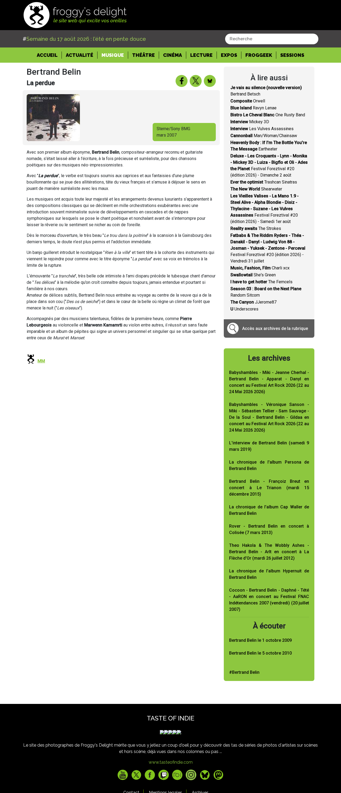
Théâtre (143, 55)
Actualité (79, 55)
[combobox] (271, 38)
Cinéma (172, 55)
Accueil (49, 55)
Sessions (292, 55)
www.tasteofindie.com (171, 762)
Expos (229, 55)
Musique (113, 55)
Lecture (201, 55)
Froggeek (258, 55)
